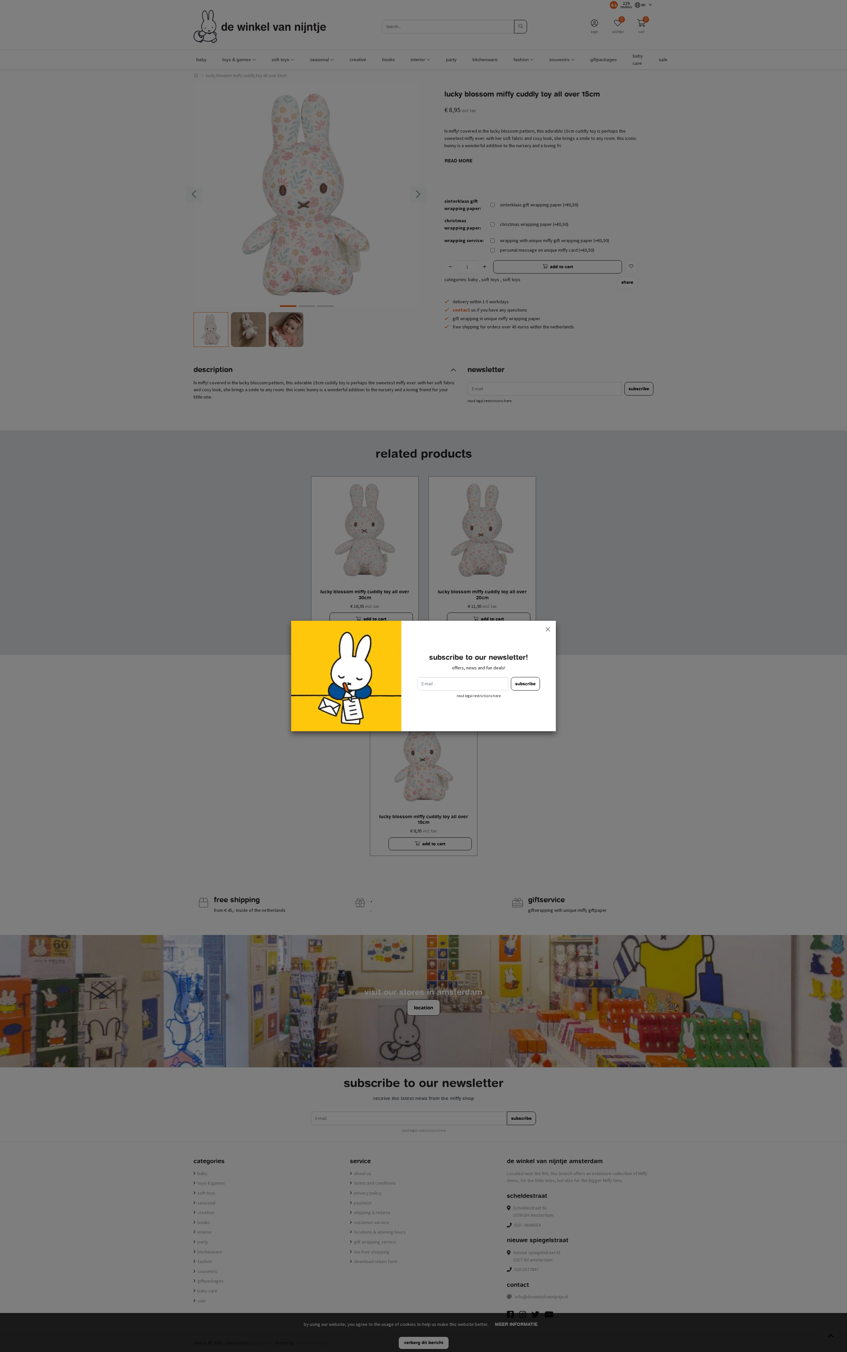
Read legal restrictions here (479, 696)
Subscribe (525, 683)
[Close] (547, 629)
